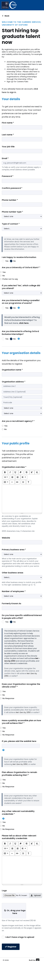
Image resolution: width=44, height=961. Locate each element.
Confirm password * (12, 188)
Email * (5, 158)
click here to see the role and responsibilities (23, 72)
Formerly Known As (11, 603)
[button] (19, 307)
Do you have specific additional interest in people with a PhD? (22, 616)
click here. (24, 323)
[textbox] (22, 499)
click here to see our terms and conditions (24, 65)
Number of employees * (14, 591)
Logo (4, 890)
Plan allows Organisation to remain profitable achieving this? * (19, 773)
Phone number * (10, 200)
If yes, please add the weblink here (19, 741)
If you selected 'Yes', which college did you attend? (21, 287)
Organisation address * (13, 381)
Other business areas (12, 572)
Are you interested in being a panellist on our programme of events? (21, 301)
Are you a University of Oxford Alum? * (21, 267)
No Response (8, 698)
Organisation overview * (14, 467)
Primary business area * (14, 549)
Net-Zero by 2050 (23, 712)
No (14, 261)
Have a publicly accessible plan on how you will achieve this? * (21, 722)
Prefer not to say (10, 279)
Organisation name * (12, 369)
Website (6, 538)
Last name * (8, 134)
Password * (7, 176)
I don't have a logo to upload (19, 937)
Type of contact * (11, 224)
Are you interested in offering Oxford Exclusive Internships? (20, 332)
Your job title (8, 146)
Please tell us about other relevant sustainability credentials (19, 837)
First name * (8, 122)
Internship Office (14, 71)
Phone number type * (12, 212)
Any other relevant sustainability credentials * (18, 812)
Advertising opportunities (18, 62)
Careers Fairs (22, 81)
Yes (6, 261)
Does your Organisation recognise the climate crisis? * (21, 685)
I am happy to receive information (19, 257)
